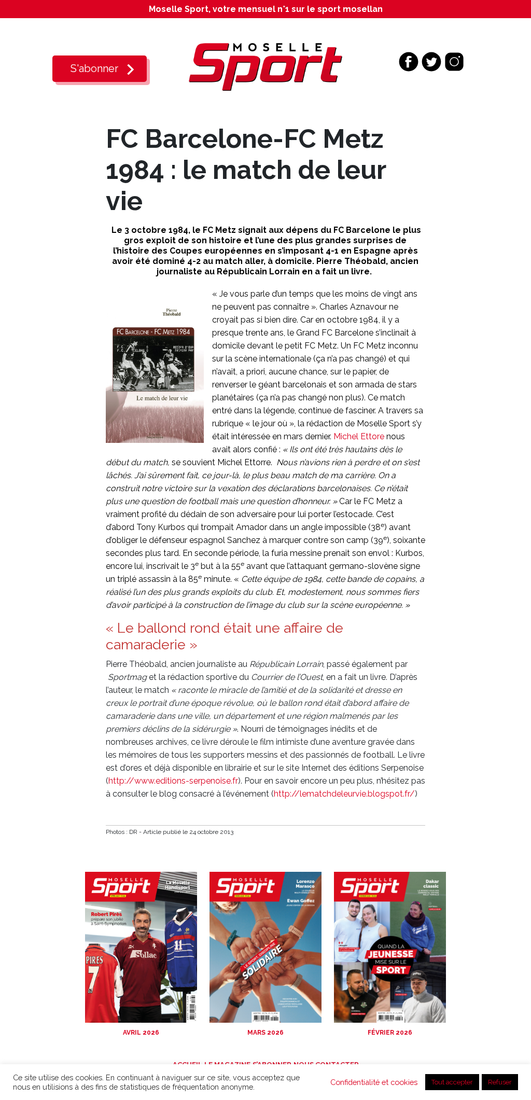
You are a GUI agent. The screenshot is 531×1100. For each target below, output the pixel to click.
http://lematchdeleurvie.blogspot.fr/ (344, 794)
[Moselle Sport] (265, 66)
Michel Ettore (358, 436)
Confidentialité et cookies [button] (373, 1082)
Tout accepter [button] (452, 1082)
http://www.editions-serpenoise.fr (173, 781)
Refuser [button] (500, 1082)
